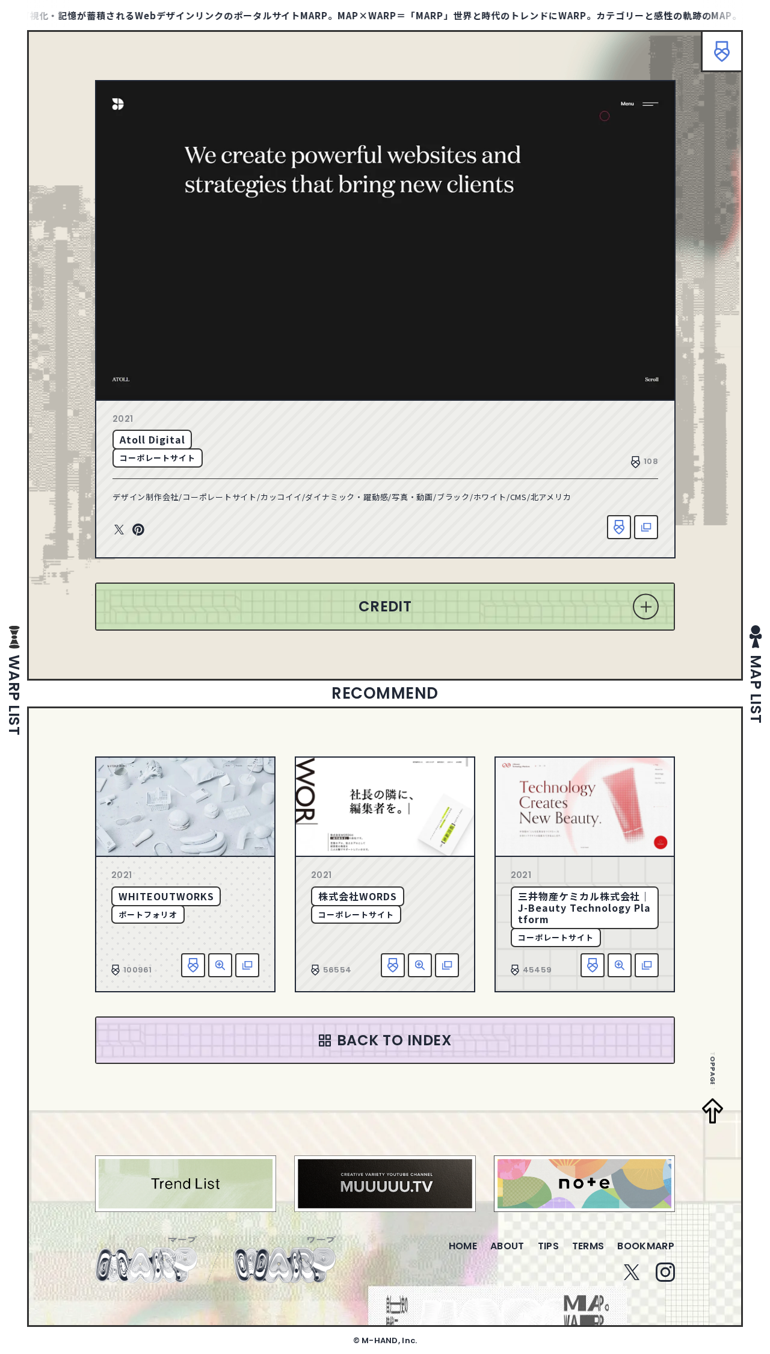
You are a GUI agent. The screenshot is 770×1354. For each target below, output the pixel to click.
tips (548, 1246)
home (463, 1246)
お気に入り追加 (619, 527)
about (507, 1246)
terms (588, 1246)
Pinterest (138, 530)
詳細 (220, 965)
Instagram (665, 1272)
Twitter (119, 530)
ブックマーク (722, 51)
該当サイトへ (646, 527)
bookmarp (645, 1246)
